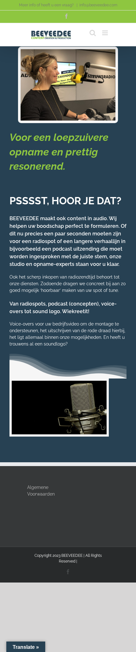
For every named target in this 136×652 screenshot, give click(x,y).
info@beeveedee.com (98, 5)
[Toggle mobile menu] (105, 33)
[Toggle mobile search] (93, 33)
